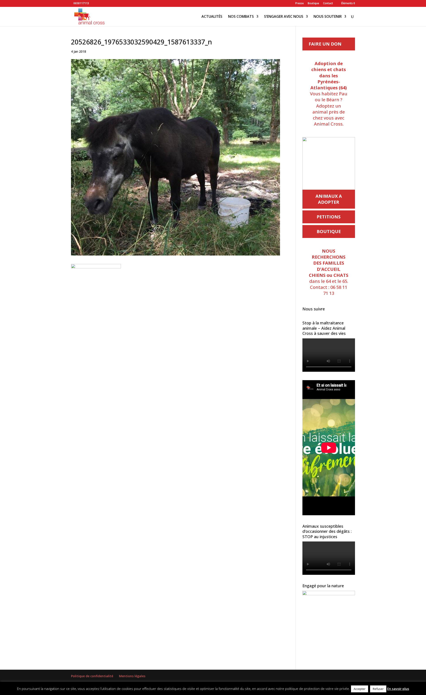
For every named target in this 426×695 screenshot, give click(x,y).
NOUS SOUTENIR (328, 17)
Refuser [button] (378, 689)
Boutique (313, 3)
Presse (299, 3)
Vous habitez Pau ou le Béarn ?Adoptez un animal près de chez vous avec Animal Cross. (328, 93)
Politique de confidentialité (92, 676)
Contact (328, 3)
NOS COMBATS (241, 17)
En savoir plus (398, 688)
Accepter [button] (359, 689)
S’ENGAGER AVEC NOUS (283, 17)
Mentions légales (132, 676)
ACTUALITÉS (211, 17)
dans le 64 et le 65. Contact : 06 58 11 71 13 (328, 272)
